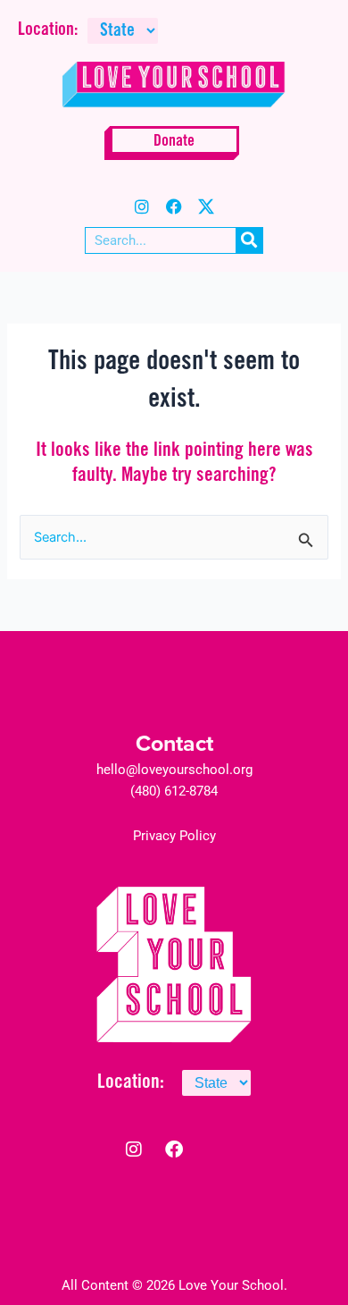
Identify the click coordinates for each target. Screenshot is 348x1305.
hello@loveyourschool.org (174, 770)
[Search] (249, 240)
